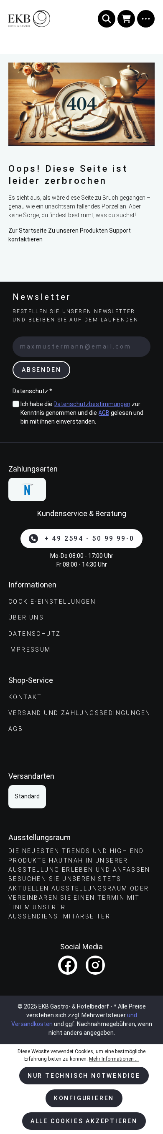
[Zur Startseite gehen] (40, 18)
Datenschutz (34, 633)
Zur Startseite (27, 230)
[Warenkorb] (126, 19)
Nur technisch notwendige (84, 1075)
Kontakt (25, 697)
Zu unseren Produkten (78, 230)
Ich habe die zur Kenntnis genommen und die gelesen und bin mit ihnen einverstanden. (81, 413)
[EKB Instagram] (95, 965)
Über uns (26, 617)
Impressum (29, 649)
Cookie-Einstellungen (52, 601)
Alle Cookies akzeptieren (84, 1121)
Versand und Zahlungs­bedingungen (79, 713)
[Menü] (146, 19)
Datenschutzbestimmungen (91, 404)
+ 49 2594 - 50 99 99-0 (89, 538)
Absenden (41, 369)
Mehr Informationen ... (114, 1059)
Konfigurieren (84, 1098)
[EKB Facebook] (67, 965)
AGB (104, 412)
